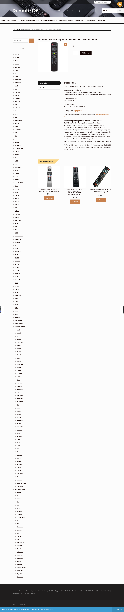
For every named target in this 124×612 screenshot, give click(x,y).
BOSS (18, 508)
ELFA (18, 439)
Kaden (19, 352)
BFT (18, 505)
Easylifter (20, 530)
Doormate (20, 527)
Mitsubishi (20, 395)
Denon (17, 123)
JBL (16, 104)
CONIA (19, 370)
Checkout (101, 20)
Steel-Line (20, 570)
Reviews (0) (43, 87)
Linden (17, 192)
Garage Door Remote (66, 20)
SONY (16, 86)
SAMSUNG (18, 83)
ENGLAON (18, 295)
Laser (16, 301)
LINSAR (17, 217)
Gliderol (19, 545)
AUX (18, 336)
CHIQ (16, 176)
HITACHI (19, 386)
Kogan (19, 367)
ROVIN (17, 267)
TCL (16, 89)
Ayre (18, 448)
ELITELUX (17, 242)
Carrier (19, 433)
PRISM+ (17, 289)
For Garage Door (20, 489)
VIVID (16, 283)
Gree (18, 380)
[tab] (49, 83)
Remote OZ (25, 10)
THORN (17, 270)
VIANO (17, 61)
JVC (16, 136)
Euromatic (20, 473)
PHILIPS (17, 201)
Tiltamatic (20, 577)
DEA (18, 520)
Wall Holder (20, 486)
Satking (17, 151)
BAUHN (17, 64)
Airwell (19, 333)
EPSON (17, 311)
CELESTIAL (18, 239)
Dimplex (19, 436)
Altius (16, 314)
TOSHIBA (17, 98)
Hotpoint (19, 455)
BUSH (16, 248)
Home (16, 29)
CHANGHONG (19, 148)
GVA (16, 139)
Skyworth (17, 167)
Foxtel (17, 189)
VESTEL (17, 180)
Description (43, 83)
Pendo (17, 195)
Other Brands (19, 323)
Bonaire (19, 423)
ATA (18, 495)
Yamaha (17, 286)
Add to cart (85, 53)
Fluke (16, 186)
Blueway (19, 464)
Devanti (17, 154)
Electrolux (20, 342)
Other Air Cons (21, 483)
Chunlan (19, 373)
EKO (16, 208)
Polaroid (17, 214)
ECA (18, 533)
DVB (16, 164)
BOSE (16, 292)
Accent (19, 492)
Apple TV (17, 108)
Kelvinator (20, 389)
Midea (19, 376)
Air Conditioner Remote (49, 20)
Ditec (18, 524)
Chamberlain (21, 517)
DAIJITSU (19, 480)
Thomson (18, 129)
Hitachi (17, 142)
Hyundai (17, 317)
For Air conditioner (20, 326)
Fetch (16, 226)
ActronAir (20, 427)
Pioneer (17, 173)
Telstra (17, 95)
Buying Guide (11, 20)
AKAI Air (19, 411)
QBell (16, 255)
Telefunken (18, 320)
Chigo (18, 358)
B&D (18, 502)
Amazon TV (18, 120)
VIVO (16, 76)
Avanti (18, 499)
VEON (16, 298)
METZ (16, 245)
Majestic (17, 261)
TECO (16, 305)
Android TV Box (19, 183)
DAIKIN (19, 339)
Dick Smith (18, 101)
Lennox (19, 458)
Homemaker (20, 364)
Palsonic (17, 133)
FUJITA (19, 417)
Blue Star (20, 355)
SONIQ (17, 57)
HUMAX (17, 223)
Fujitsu (19, 345)
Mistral (19, 361)
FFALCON (17, 204)
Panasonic (18, 79)
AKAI (16, 117)
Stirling (19, 461)
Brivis (18, 452)
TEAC (16, 70)
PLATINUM (18, 251)
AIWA (16, 170)
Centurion (20, 514)
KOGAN (21, 29)
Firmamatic (20, 542)
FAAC (18, 539)
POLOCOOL (20, 420)
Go (31, 40)
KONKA (17, 258)
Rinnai (18, 477)
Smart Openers (21, 567)
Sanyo (16, 158)
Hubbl (16, 308)
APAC (18, 330)
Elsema (19, 536)
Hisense (17, 67)
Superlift (19, 574)
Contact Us (79, 20)
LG (15, 73)
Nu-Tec (17, 264)
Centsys (19, 511)
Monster (17, 273)
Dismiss (119, 609)
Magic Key (20, 555)
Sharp (16, 111)
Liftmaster (20, 552)
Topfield (17, 92)
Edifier (17, 211)
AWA (16, 114)
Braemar (19, 430)
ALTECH (17, 126)
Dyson (19, 348)
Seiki (16, 161)
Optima (19, 470)
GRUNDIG (17, 145)
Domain (19, 414)
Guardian (19, 549)
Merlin (19, 561)
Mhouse (19, 564)
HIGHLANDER (19, 236)
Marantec (20, 558)
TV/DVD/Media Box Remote (29, 20)
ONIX (16, 233)
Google (17, 276)
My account (90, 20)
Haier (18, 442)
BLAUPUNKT (18, 220)
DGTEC (17, 198)
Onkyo (17, 230)
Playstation (18, 280)
